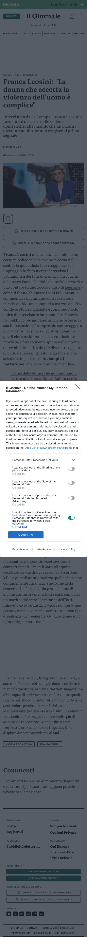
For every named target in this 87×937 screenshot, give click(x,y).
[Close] (79, 388)
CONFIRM (25, 534)
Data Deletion (20, 549)
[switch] (71, 469)
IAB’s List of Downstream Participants (48, 447)
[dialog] (43, 468)
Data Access (43, 549)
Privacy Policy (66, 549)
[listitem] (43, 460)
